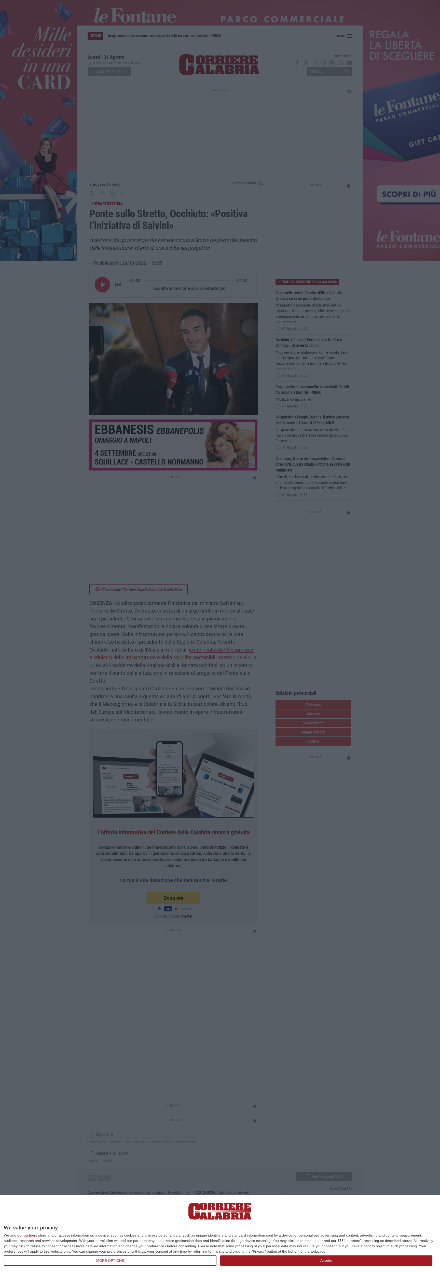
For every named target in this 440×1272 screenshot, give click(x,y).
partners (30, 1235)
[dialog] (220, 1233)
